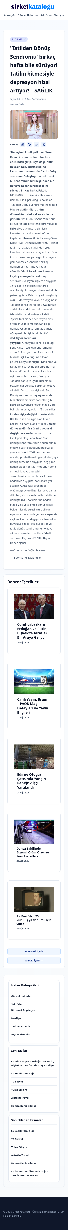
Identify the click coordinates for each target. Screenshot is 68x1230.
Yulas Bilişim (19, 1089)
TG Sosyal (17, 1081)
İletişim (59, 15)
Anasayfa (9, 15)
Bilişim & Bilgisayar (23, 1010)
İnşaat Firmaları (21, 1034)
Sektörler (46, 15)
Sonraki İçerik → (34, 960)
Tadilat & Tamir (20, 1026)
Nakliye (16, 1018)
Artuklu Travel (20, 1097)
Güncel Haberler (28, 15)
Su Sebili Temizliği (22, 1073)
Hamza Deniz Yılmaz (23, 1105)
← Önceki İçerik (34, 951)
